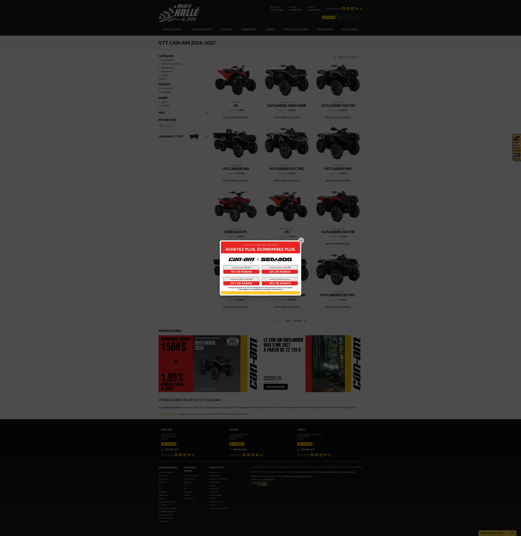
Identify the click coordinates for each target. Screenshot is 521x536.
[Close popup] (301, 240)
